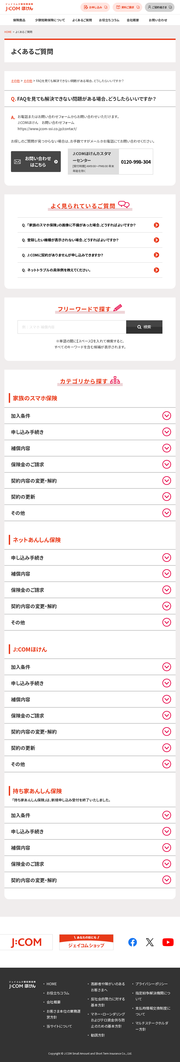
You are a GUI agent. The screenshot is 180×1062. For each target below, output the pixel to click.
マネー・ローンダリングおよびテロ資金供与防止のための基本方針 (108, 1020)
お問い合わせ (158, 20)
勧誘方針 (98, 1035)
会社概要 (54, 1002)
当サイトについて (59, 1026)
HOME (52, 983)
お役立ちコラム (109, 20)
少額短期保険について (50, 20)
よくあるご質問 (82, 20)
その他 (15, 81)
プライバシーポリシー (151, 983)
